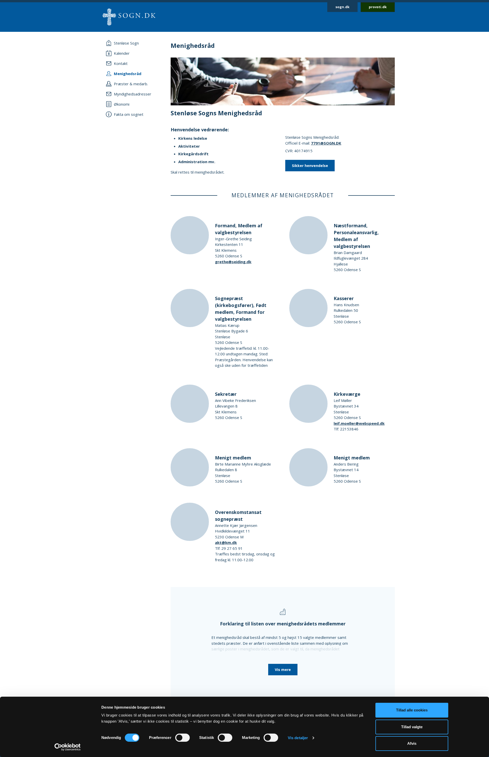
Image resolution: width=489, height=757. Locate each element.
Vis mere (283, 669)
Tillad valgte (412, 727)
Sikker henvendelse (310, 165)
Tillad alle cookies (412, 710)
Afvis (411, 743)
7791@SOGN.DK (326, 143)
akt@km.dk (226, 542)
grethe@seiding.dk (233, 261)
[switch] (182, 738)
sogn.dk (342, 7)
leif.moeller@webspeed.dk (359, 423)
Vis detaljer (298, 738)
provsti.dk (378, 7)
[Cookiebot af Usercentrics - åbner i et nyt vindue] (67, 747)
